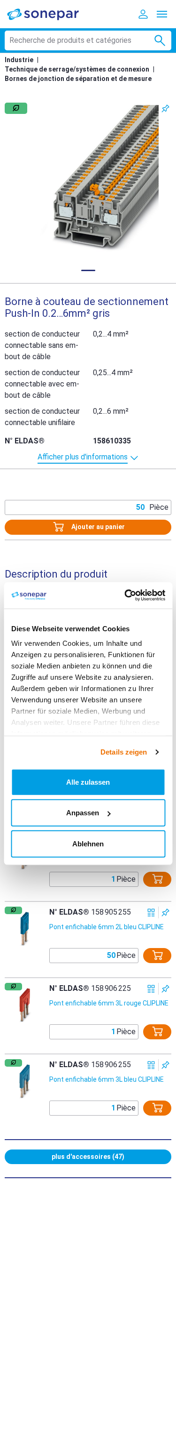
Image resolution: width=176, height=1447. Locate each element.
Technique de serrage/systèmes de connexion (77, 69)
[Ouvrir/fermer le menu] (162, 14)
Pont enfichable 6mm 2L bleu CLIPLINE (106, 927)
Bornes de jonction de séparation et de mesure (78, 78)
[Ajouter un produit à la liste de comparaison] (151, 912)
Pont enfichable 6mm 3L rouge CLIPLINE (108, 1003)
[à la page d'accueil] (49, 14)
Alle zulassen (88, 782)
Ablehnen (88, 843)
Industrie (19, 60)
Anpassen (82, 813)
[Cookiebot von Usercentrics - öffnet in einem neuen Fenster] (125, 595)
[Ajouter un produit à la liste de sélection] (165, 108)
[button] (88, 179)
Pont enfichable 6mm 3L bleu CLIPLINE (106, 1079)
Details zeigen (123, 752)
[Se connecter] (143, 14)
